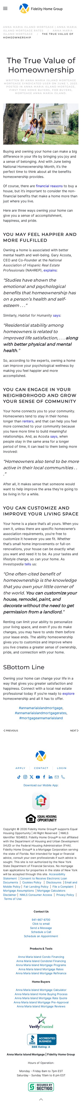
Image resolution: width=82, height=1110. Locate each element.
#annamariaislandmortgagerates (40, 713)
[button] (5, 8)
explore (68, 693)
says (56, 315)
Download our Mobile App (41, 785)
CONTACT (41, 768)
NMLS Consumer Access (36, 894)
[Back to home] (41, 8)
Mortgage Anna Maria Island (40, 93)
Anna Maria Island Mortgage (49, 86)
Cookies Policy (32, 882)
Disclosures (53, 882)
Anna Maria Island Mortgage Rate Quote (41, 998)
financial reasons (49, 186)
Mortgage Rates (41, 969)
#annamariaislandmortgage (40, 708)
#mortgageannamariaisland (41, 718)
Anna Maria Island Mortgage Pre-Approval (41, 1002)
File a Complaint (63, 886)
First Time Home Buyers (29, 90)
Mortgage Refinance (41, 973)
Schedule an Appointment (41, 936)
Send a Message (41, 928)
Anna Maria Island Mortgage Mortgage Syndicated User (40, 82)
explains (50, 270)
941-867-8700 (41, 919)
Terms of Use (13, 898)
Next (73, 730)
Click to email (41, 923)
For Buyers (62, 90)
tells (28, 564)
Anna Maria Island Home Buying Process (41, 994)
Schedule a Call (41, 932)
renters (27, 421)
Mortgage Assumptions (18, 890)
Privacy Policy (65, 894)
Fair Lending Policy (36, 886)
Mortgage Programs (41, 965)
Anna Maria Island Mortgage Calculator (41, 990)
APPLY (20, 768)
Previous (12, 730)
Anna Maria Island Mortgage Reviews (41, 1006)
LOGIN (62, 768)
